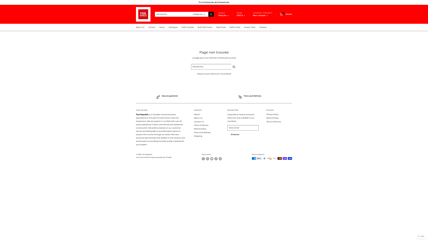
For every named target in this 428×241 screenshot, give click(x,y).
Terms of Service (201, 125)
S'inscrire (235, 134)
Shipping (198, 136)
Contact (151, 27)
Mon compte (259, 15)
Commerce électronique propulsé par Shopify (154, 157)
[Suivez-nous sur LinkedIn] (220, 158)
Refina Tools (235, 27)
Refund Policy (272, 118)
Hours (162, 27)
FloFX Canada (188, 27)
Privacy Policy (272, 114)
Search (197, 114)
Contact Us (199, 122)
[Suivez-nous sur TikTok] (216, 158)
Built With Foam (205, 27)
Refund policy (200, 129)
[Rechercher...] (234, 66)
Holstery (263, 27)
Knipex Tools (249, 27)
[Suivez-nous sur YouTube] (211, 158)
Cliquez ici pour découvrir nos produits (214, 74)
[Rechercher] (211, 14)
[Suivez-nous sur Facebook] (203, 158)
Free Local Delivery (202, 132)
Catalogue (173, 27)
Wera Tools (221, 27)
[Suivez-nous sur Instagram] (207, 158)
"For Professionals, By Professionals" (214, 2)
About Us (140, 27)
